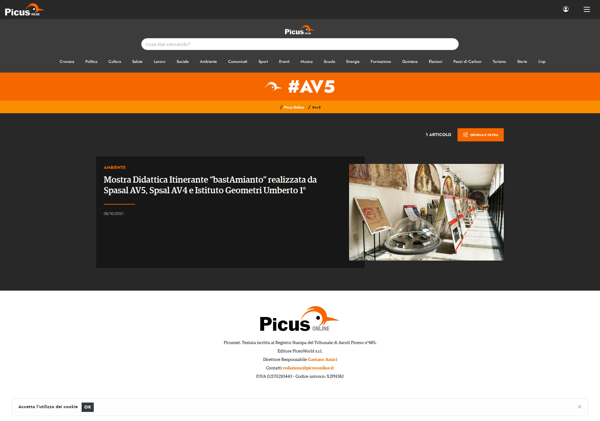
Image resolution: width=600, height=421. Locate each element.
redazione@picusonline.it (308, 368)
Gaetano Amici (322, 360)
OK (87, 407)
